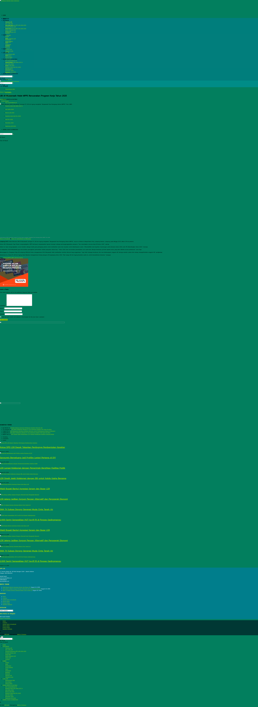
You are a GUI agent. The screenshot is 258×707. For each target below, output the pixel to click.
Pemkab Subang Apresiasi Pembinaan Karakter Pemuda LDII (26, 428)
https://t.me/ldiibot (5, 618)
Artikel (7, 36)
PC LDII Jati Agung (18, 257)
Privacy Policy (6, 603)
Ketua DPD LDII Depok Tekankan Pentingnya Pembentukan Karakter (32, 447)
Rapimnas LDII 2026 (10, 126)
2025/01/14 (3, 99)
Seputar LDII (8, 79)
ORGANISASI (6, 18)
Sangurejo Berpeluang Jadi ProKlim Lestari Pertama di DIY (28, 457)
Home (1, 92)
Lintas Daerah (9, 41)
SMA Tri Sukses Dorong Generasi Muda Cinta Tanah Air (26, 509)
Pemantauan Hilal (10, 89)
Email (2, 311)
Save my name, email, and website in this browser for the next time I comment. (23, 317)
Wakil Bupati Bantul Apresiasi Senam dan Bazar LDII (25, 488)
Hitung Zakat (8, 57)
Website (2, 314)
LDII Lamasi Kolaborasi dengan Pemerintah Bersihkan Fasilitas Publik (32, 468)
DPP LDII (7, 634)
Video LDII (8, 31)
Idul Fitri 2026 (9, 119)
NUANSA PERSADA (7, 604)
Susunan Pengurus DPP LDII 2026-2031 (15, 28)
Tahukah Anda (9, 51)
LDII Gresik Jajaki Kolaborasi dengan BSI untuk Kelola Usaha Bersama (33, 478)
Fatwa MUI (8, 35)
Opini (6, 43)
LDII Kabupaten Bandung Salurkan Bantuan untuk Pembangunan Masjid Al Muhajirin (32, 431)
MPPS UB (10, 257)
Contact (7, 33)
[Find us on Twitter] (0, 632)
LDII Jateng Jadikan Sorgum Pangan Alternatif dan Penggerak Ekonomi (34, 499)
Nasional (7, 48)
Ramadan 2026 (9, 123)
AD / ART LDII (9, 23)
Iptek (6, 38)
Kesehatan (8, 40)
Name (2, 308)
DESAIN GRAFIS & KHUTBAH (10, 99)
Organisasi (8, 44)
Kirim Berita (8, 56)
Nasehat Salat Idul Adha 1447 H (14, 106)
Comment (3, 305)
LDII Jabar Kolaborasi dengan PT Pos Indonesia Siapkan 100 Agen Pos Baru (31, 429)
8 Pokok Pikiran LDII (10, 27)
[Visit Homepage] (9, 1)
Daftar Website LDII (10, 39)
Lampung (5, 257)
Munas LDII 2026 (9, 113)
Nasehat (7, 46)
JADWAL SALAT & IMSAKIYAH (10, 129)
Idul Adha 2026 (9, 109)
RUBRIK (4, 35)
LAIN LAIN (5, 52)
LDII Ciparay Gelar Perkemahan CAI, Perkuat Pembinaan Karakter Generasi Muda (32, 434)
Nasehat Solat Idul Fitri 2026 (13, 116)
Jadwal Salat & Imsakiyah (9, 600)
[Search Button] (13, 83)
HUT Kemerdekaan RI (11, 102)
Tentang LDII (8, 22)
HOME (4, 15)
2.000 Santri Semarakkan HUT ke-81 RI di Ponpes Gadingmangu (30, 519)
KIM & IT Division (21, 634)
